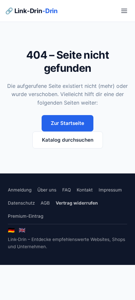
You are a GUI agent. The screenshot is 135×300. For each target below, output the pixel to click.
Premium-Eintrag (25, 216)
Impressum (110, 189)
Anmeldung (19, 189)
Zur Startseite (67, 123)
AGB (45, 203)
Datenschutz (21, 203)
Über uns (46, 189)
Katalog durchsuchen (67, 140)
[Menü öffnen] (124, 10)
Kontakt (85, 189)
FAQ (66, 189)
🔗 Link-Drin (31, 11)
